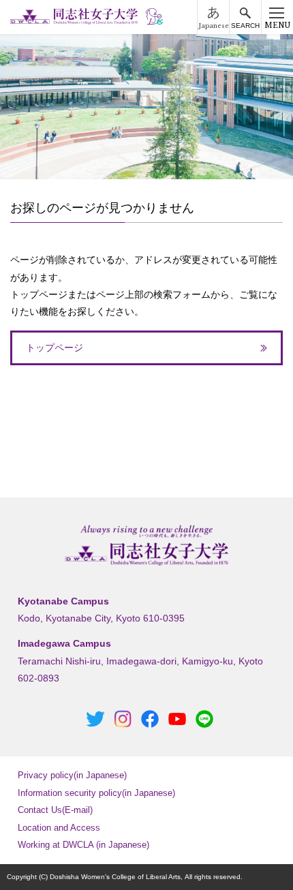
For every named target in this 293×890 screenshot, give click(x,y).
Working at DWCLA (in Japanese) (83, 845)
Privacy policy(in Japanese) (72, 775)
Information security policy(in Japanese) (96, 793)
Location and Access (59, 828)
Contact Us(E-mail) (55, 810)
